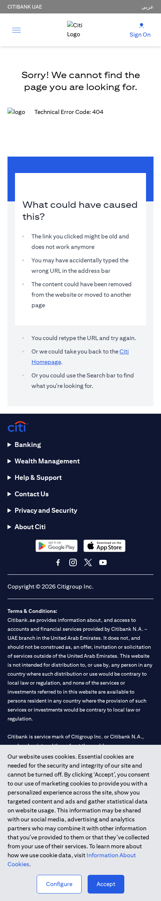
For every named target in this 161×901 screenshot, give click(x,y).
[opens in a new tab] (57, 546)
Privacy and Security (46, 510)
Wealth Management (47, 461)
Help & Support (38, 477)
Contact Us (32, 494)
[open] (16, 29)
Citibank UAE (24, 7)
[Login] (141, 25)
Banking (28, 444)
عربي (148, 7)
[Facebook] (58, 562)
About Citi (30, 527)
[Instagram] (73, 562)
